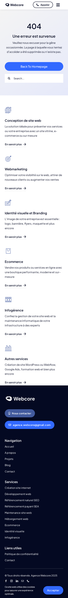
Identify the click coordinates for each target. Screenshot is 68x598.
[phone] (28, 581)
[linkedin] (17, 581)
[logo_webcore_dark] (14, 4)
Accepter (53, 590)
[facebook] (6, 581)
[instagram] (11, 581)
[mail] (22, 581)
